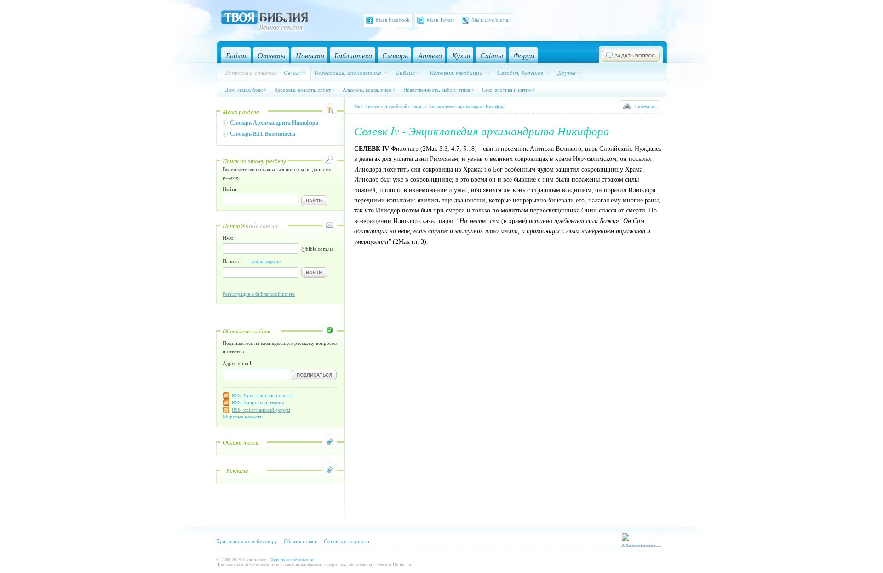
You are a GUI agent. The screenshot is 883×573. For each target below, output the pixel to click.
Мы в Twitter (440, 20)
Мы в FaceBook (393, 20)
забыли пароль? (266, 261)
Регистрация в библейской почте (259, 294)
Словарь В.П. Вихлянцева (262, 134)
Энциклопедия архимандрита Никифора (467, 106)
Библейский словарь (404, 106)
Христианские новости (291, 559)
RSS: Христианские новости (263, 395)
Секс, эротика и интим (507, 89)
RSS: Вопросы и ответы (258, 402)
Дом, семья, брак (244, 89)
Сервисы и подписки (346, 541)
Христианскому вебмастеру (246, 541)
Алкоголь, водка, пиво (367, 89)
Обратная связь (300, 541)
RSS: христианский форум (261, 410)
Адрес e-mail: (237, 363)
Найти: (230, 189)
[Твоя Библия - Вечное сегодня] (264, 21)
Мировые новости (243, 416)
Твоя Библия (366, 106)
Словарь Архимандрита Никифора (274, 123)
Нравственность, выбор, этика (436, 89)
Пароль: (252, 261)
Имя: (228, 238)
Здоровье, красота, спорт (303, 89)
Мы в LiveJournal (490, 20)
